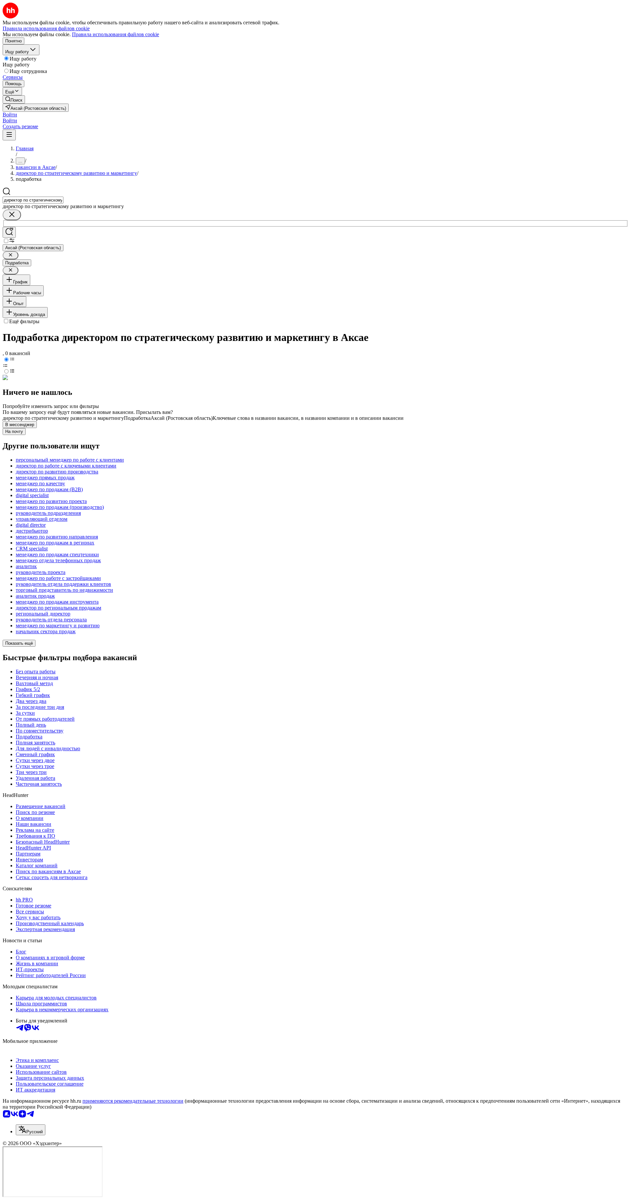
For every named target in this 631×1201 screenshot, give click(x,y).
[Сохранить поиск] (9, 232)
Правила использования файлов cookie (115, 34)
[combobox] (33, 200)
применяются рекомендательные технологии (132, 1101)
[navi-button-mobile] (9, 135)
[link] (14, 99)
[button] (10, 114)
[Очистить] (12, 214)
